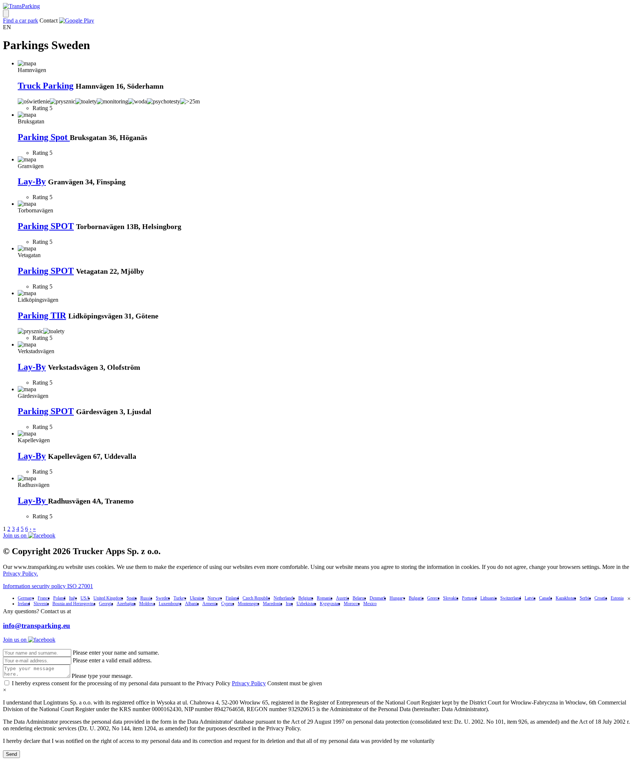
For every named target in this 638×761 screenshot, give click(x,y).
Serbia (585, 598)
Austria (342, 598)
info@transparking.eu (36, 625)
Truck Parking (45, 86)
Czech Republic (256, 598)
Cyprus (227, 603)
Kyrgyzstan (330, 603)
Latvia (530, 598)
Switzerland (510, 598)
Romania (324, 598)
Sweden (163, 598)
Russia (146, 598)
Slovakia (450, 598)
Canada (545, 598)
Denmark (378, 598)
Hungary (397, 598)
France (43, 598)
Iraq (289, 603)
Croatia (600, 598)
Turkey (180, 598)
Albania (192, 603)
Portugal (469, 598)
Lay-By (32, 181)
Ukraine (197, 598)
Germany (26, 598)
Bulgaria (416, 598)
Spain (132, 598)
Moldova (147, 603)
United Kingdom (108, 598)
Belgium (305, 598)
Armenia (209, 603)
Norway (214, 598)
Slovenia (41, 603)
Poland (59, 598)
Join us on (15, 535)
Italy (73, 598)
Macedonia (272, 603)
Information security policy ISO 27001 (48, 586)
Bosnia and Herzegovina (73, 603)
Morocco (352, 603)
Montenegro (248, 603)
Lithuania (488, 598)
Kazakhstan (566, 598)
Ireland (24, 603)
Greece (433, 598)
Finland (232, 598)
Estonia (617, 598)
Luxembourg (170, 603)
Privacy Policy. (20, 573)
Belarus (359, 598)
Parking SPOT (46, 226)
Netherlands (284, 598)
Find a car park (20, 20)
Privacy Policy (249, 683)
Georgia (106, 603)
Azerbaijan (126, 603)
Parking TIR (42, 315)
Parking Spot (44, 137)
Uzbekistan (306, 603)
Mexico (370, 603)
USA (85, 598)
